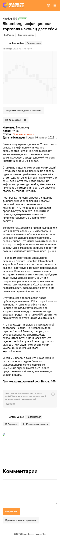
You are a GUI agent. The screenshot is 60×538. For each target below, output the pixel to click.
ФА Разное (9, 35)
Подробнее (10, 404)
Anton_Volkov (16, 43)
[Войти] (48, 5)
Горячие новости (26, 35)
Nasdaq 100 (10, 18)
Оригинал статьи (23, 134)
